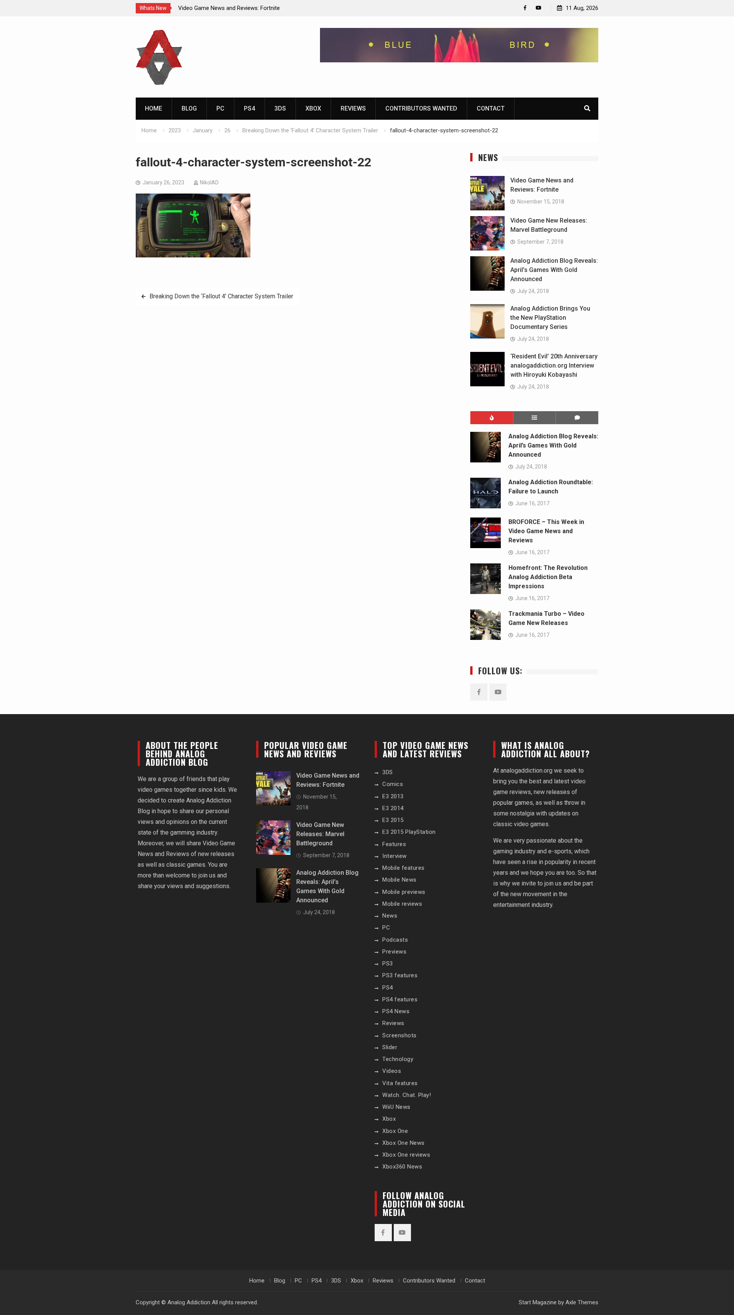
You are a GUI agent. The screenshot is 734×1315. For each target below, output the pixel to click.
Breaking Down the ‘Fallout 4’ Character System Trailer (221, 296)
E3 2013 (393, 796)
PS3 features (399, 975)
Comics (392, 784)
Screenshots (399, 1035)
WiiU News (396, 1106)
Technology (397, 1059)
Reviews (353, 108)
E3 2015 (393, 820)
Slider (389, 1047)
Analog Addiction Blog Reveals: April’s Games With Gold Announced (554, 270)
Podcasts (395, 939)
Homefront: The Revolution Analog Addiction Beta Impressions (548, 577)
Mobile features (403, 867)
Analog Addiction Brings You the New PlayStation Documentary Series (550, 317)
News (389, 915)
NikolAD (209, 182)
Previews (394, 951)
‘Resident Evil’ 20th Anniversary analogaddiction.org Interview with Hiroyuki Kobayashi (554, 365)
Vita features (400, 1083)
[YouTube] (538, 8)
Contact (491, 108)
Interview (394, 856)
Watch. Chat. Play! (406, 1095)
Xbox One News (403, 1142)
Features (394, 844)
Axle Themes (581, 1302)
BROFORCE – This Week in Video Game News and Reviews (546, 531)
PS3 (387, 963)
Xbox (313, 108)
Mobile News (399, 879)
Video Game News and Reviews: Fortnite (229, 8)
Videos (391, 1071)
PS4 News (395, 1011)
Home (153, 108)
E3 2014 (393, 808)
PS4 (249, 108)
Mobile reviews (402, 903)
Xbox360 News (402, 1166)
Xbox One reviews (406, 1154)
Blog (189, 108)
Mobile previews (403, 892)
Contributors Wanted (421, 108)
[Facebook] (525, 8)
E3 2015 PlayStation (409, 831)
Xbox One (395, 1131)
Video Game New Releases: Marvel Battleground (320, 834)
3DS (280, 108)
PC (220, 108)
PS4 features (399, 999)
